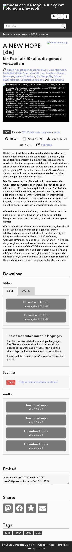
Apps (51, 545)
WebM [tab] (26, 291)
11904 (17, 533)
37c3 (7, 533)
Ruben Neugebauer (18, 70)
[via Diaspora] (31, 508)
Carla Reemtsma (12, 73)
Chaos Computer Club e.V (19, 545)
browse (7, 34)
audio (57, 132)
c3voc (42, 548)
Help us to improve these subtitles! (38, 382)
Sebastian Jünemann (32, 80)
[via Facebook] (19, 508)
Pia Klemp (42, 76)
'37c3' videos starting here (37, 132)
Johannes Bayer (38, 70)
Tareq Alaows (56, 80)
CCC (7, 132)
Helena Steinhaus (25, 76)
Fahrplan (46, 145)
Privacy (31, 548)
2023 (34, 34)
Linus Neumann (57, 70)
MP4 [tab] (10, 291)
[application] (36, 102)
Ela (50, 76)
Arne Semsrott (31, 73)
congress (21, 34)
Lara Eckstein (47, 73)
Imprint (62, 545)
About (41, 545)
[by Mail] (42, 508)
